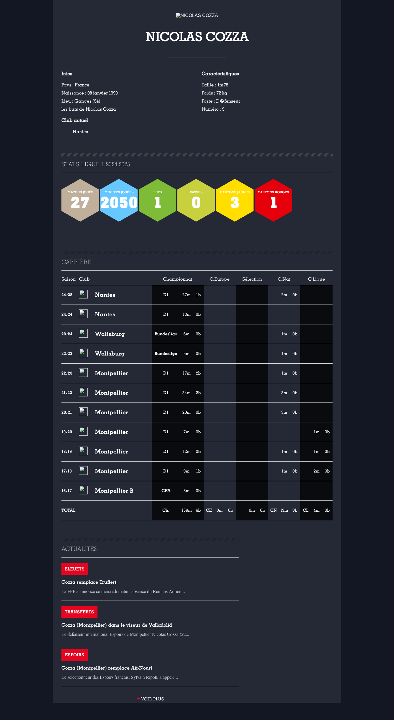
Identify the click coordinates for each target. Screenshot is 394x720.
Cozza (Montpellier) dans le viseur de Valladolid (116, 625)
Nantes (80, 132)
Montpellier (111, 373)
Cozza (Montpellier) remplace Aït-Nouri (106, 668)
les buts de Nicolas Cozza (88, 109)
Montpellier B (114, 490)
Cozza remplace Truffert (88, 582)
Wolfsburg (110, 334)
